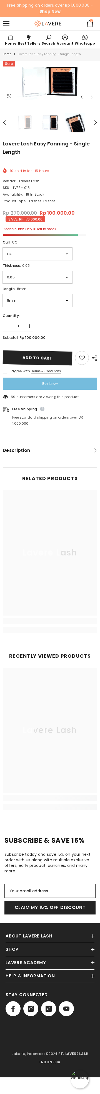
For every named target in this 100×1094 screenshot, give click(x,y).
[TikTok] (48, 1008)
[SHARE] (93, 358)
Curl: (10, 242)
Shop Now (50, 11)
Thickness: (16, 265)
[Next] (92, 97)
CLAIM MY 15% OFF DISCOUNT (50, 907)
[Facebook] (13, 1008)
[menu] (6, 23)
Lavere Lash (29, 181)
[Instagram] (30, 1008)
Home (7, 54)
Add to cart (37, 358)
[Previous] (81, 97)
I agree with (20, 371)
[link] (48, 39)
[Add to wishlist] (82, 358)
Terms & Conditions (46, 371)
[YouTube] (66, 1008)
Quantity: (11, 315)
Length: (14, 288)
